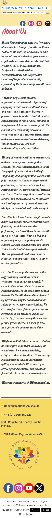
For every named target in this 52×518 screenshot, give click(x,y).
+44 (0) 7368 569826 (17, 414)
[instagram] (31, 23)
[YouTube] (39, 23)
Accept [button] (35, 510)
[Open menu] (47, 12)
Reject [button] (46, 510)
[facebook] (23, 23)
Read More (26, 514)
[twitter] (48, 23)
